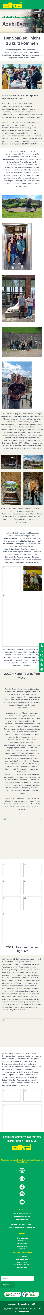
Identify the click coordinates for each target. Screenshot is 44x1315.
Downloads (22, 1241)
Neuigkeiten (22, 1246)
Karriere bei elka (22, 1243)
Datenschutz (23, 1304)
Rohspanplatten (22, 1259)
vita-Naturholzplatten (22, 1265)
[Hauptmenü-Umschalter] (39, 4)
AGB (33, 1304)
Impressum (11, 1304)
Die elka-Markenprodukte (22, 1252)
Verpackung (22, 1267)
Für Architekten (22, 1238)
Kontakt (22, 1249)
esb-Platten (22, 1262)
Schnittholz (22, 1257)
